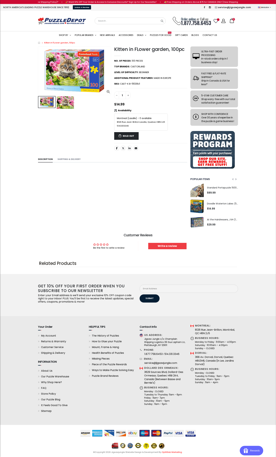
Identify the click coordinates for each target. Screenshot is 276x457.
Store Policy (48, 394)
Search (162, 21)
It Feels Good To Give (54, 405)
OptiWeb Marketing (172, 452)
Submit (150, 298)
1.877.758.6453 (153, 354)
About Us (46, 371)
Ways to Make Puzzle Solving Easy (113, 370)
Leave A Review (82, 7)
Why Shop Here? (51, 382)
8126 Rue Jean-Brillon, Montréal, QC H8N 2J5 (215, 331)
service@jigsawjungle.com (234, 7)
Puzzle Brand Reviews (105, 376)
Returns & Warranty (53, 341)
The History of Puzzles (105, 335)
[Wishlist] (216, 21)
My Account (48, 335)
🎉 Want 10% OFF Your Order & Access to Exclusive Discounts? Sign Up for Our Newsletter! (102, 2)
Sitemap (46, 411)
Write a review (167, 246)
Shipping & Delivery (53, 353)
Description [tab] (45, 159)
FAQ (43, 388)
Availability (124, 110)
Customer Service (52, 347)
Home (39, 42)
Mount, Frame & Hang (105, 347)
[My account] (223, 21)
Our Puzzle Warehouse (55, 376)
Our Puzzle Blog (50, 399)
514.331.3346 (171, 354)
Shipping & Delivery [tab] (69, 159)
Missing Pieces (101, 358)
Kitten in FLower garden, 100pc (149, 49)
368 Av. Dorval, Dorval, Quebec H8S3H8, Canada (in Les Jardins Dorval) (214, 360)
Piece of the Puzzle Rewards (109, 364)
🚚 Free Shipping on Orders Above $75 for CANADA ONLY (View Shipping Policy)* (196, 2)
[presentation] (233, 179)
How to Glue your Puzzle (107, 341)
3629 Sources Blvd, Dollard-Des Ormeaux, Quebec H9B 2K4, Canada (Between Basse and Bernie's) (163, 377)
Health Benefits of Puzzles (108, 353)
